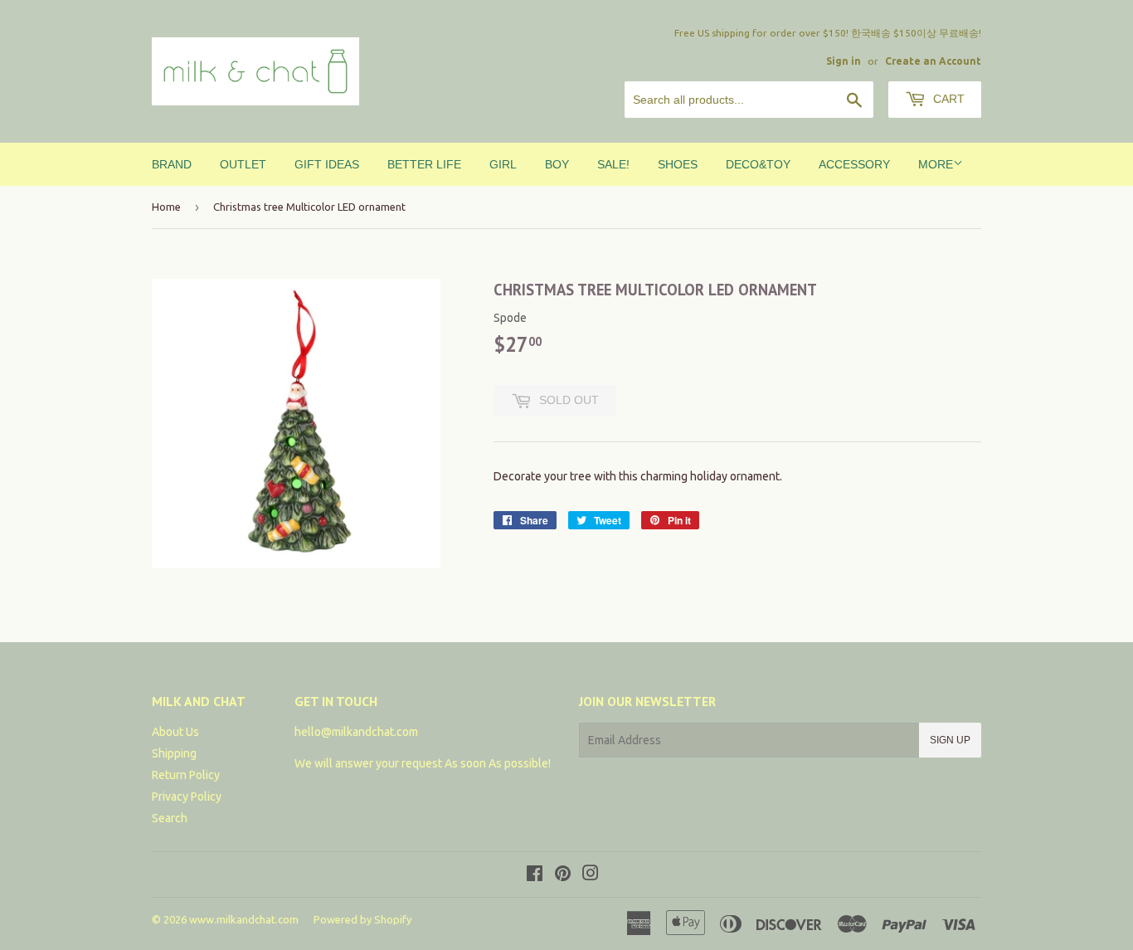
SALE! (613, 164)
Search (169, 818)
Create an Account (933, 61)
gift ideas (326, 164)
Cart (947, 98)
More (935, 164)
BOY (557, 164)
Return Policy (186, 775)
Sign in (843, 61)
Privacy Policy (186, 796)
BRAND (172, 164)
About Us (175, 731)
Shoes (678, 164)
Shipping (174, 753)
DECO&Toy (758, 164)
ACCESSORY (854, 164)
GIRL (503, 164)
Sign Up (950, 740)
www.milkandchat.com (244, 919)
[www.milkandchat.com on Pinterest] (562, 875)
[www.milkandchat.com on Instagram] (590, 875)
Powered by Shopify (362, 919)
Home (166, 206)
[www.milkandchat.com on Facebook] (534, 875)
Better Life (424, 164)
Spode (510, 317)
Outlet (243, 164)
